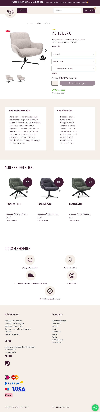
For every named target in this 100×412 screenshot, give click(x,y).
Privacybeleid (10, 350)
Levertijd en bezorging (14, 323)
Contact (8, 332)
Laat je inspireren (12, 334)
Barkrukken (56, 323)
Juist (67, 407)
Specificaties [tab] (64, 110)
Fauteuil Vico (75, 204)
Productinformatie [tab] (19, 110)
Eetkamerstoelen (58, 321)
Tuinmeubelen (57, 340)
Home (29, 23)
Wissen (54, 73)
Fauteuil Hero (14, 204)
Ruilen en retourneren (14, 326)
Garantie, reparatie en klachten (18, 329)
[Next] (45, 50)
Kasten (54, 337)
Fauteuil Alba (44, 204)
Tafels (54, 329)
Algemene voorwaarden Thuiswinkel (20, 347)
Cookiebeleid (10, 352)
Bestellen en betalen (13, 321)
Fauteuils (36, 23)
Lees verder (55, 46)
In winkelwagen (77, 83)
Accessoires (56, 343)
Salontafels (56, 332)
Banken (54, 334)
